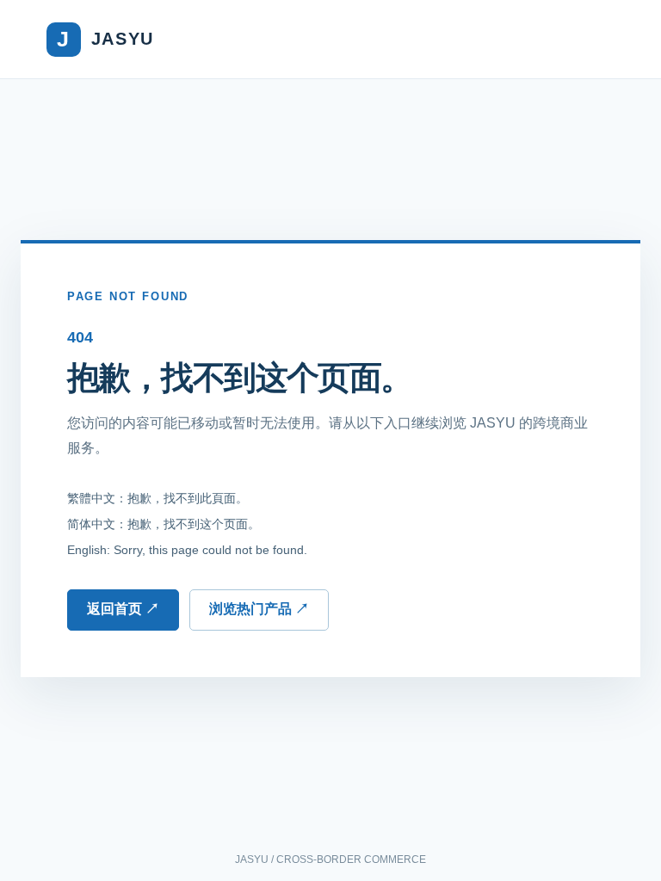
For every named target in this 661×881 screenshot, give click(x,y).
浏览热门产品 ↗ (259, 608)
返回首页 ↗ (123, 608)
